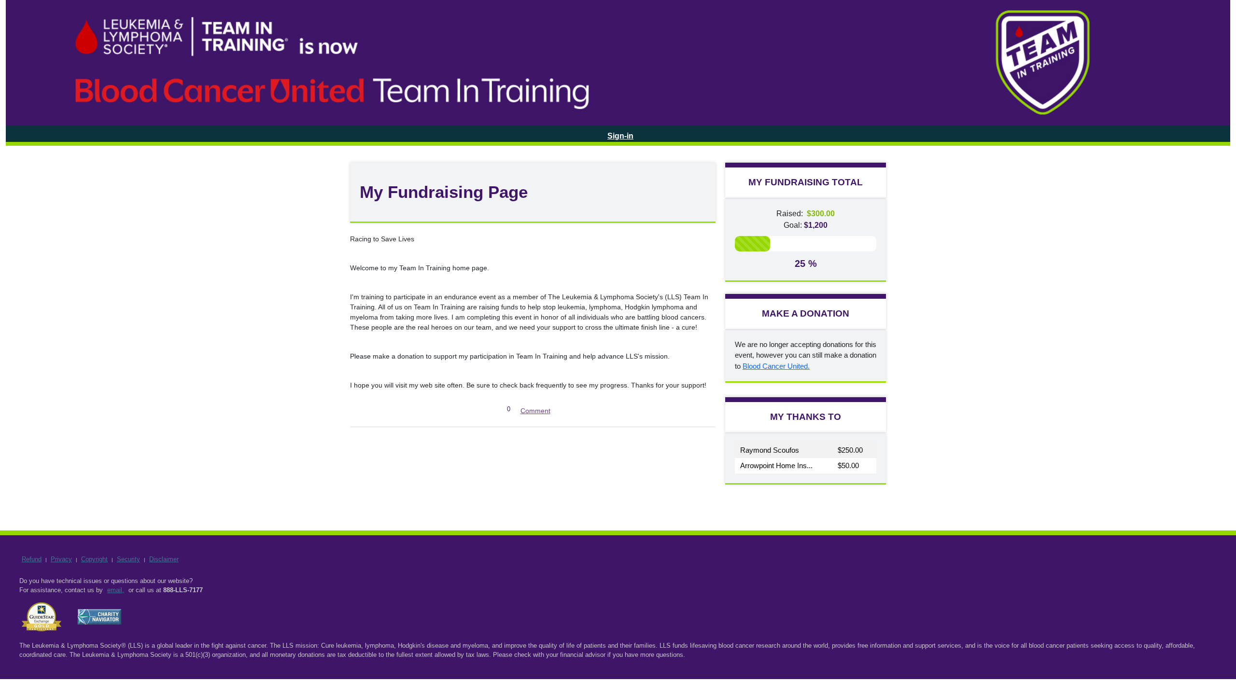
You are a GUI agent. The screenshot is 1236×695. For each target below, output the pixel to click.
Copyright (94, 559)
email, (115, 590)
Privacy (61, 559)
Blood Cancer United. (776, 366)
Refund (32, 559)
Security (128, 559)
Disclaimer (164, 559)
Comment (535, 411)
